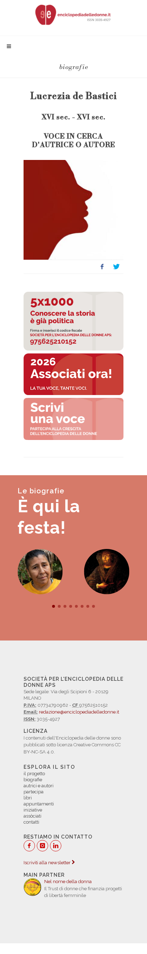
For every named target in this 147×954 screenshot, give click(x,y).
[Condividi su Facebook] (102, 267)
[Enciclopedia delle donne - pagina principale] (73, 14)
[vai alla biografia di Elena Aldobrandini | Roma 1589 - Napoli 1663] (107, 571)
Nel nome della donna (68, 881)
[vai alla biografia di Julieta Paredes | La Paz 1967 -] (40, 571)
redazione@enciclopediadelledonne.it (79, 712)
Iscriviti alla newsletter (48, 862)
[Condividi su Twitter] (116, 267)
